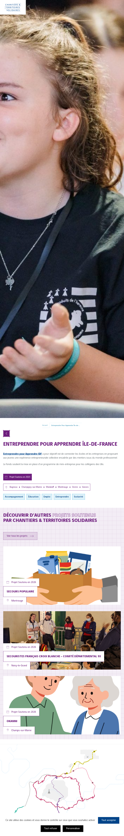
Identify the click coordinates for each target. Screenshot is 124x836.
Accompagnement (14, 497)
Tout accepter (108, 820)
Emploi (47, 497)
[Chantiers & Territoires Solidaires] (13, 7)
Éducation (33, 497)
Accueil (45, 425)
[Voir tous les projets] (6, 433)
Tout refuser (50, 828)
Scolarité (78, 497)
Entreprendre (62, 497)
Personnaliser (73, 828)
